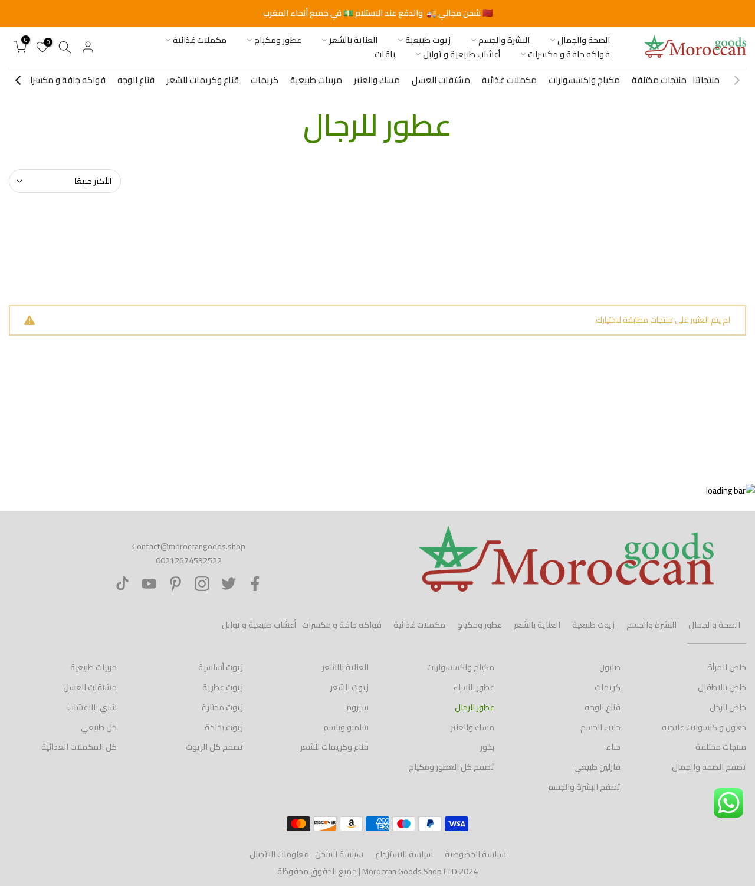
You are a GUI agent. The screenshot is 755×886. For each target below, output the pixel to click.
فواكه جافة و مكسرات (569, 54)
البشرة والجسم (504, 40)
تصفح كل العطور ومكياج (451, 767)
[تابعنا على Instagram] (202, 583)
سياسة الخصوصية (475, 854)
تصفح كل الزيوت (214, 746)
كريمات (264, 79)
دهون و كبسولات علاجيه (704, 727)
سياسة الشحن (339, 854)
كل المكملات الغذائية (79, 746)
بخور (487, 746)
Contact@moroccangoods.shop (188, 546)
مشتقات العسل (441, 79)
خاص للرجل (728, 707)
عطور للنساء (473, 687)
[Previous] (736, 80)
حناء (613, 746)
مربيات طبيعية (316, 79)
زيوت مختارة (222, 707)
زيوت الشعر (349, 687)
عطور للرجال (474, 707)
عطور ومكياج (277, 40)
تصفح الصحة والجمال (709, 767)
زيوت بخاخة (224, 727)
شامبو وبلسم (346, 727)
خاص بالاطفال (722, 687)
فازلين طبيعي (597, 767)
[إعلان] (377, 13)
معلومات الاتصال (279, 854)
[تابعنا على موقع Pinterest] (175, 583)
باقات (385, 54)
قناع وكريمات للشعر (202, 79)
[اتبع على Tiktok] (122, 583)
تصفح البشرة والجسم (584, 787)
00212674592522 (189, 560)
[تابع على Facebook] (255, 583)
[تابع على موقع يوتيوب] (149, 583)
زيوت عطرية (222, 687)
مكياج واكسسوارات (584, 79)
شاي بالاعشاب (92, 707)
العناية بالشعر (353, 40)
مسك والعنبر (377, 79)
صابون (610, 667)
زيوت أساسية (220, 667)
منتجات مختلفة (659, 79)
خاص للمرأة (726, 667)
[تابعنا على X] (228, 583)
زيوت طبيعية (428, 40)
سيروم (357, 707)
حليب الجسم (600, 727)
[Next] (19, 80)
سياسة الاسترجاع (404, 854)
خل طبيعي (99, 727)
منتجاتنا (706, 79)
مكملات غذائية (199, 40)
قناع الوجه (136, 79)
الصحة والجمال (583, 40)
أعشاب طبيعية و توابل (461, 54)
